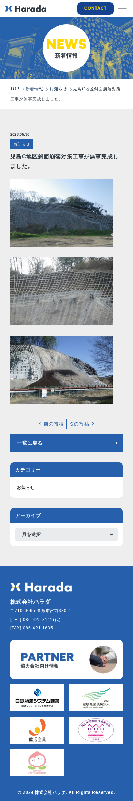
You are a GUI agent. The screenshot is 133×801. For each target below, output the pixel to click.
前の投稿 (54, 424)
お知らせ (22, 144)
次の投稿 (79, 424)
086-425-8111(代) (42, 619)
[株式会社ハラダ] (41, 587)
